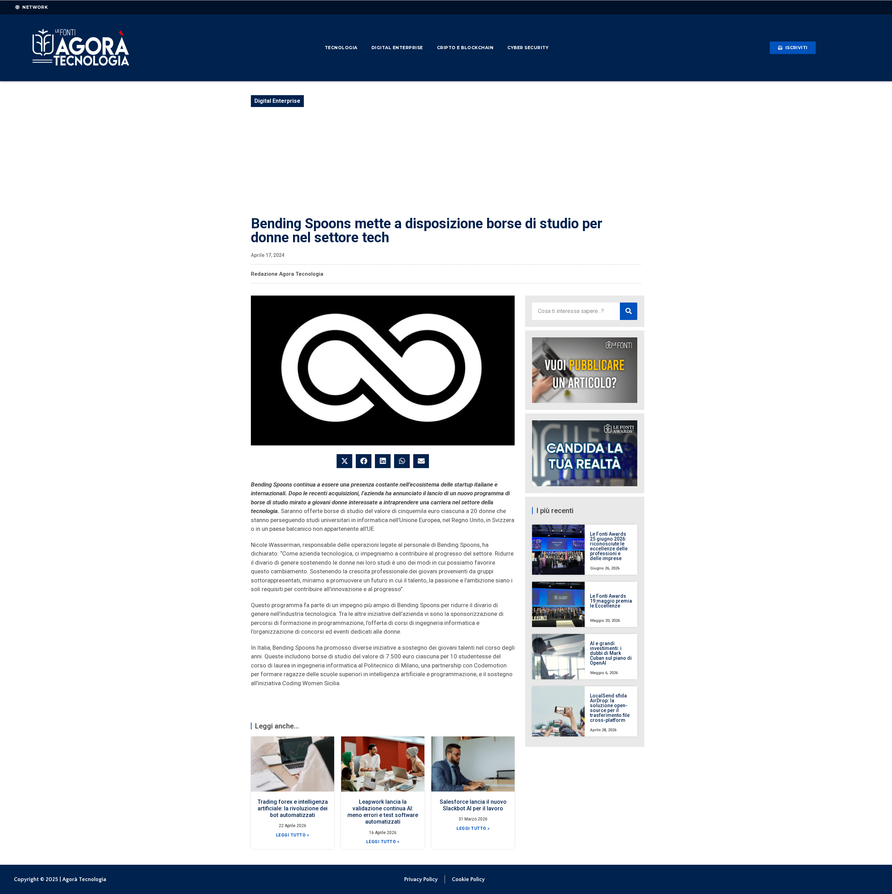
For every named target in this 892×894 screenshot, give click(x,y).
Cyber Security (527, 47)
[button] (344, 461)
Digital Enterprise (397, 47)
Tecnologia (341, 47)
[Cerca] (628, 311)
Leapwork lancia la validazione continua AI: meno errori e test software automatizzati (382, 812)
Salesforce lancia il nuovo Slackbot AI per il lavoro (473, 805)
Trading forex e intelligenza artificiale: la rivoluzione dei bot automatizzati (292, 808)
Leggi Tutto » (292, 835)
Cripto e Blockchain (465, 47)
